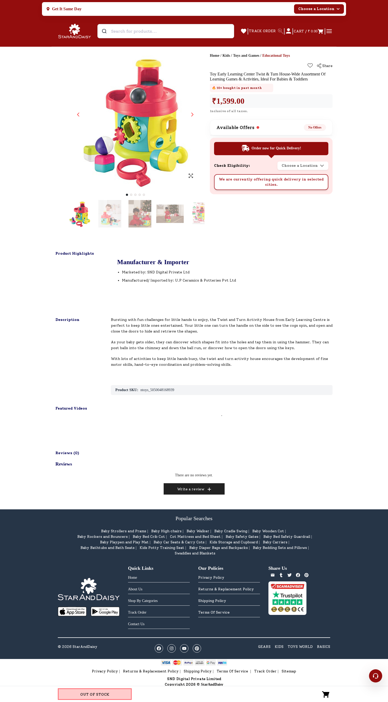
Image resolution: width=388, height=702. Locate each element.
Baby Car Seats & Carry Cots (179, 542)
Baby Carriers (275, 542)
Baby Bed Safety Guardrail (286, 536)
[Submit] (105, 31)
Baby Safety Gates (242, 536)
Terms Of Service (214, 612)
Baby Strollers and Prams (123, 531)
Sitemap (289, 671)
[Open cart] (326, 694)
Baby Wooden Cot (268, 531)
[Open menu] (329, 31)
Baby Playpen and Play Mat (124, 542)
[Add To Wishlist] (310, 65)
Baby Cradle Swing (230, 531)
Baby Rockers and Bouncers (102, 536)
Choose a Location (316, 9)
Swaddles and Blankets (195, 553)
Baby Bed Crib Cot (149, 536)
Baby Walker (198, 531)
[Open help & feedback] (375, 676)
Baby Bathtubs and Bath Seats (108, 548)
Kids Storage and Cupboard (234, 542)
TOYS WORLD (300, 646)
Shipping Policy (212, 601)
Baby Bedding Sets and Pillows (280, 548)
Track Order (265, 671)
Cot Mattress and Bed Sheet (195, 536)
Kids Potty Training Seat (162, 548)
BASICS (323, 646)
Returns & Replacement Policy (226, 589)
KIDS (279, 646)
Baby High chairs (166, 531)
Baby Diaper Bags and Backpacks (218, 548)
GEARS (264, 646)
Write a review (190, 489)
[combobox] (166, 31)
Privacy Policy (211, 577)
